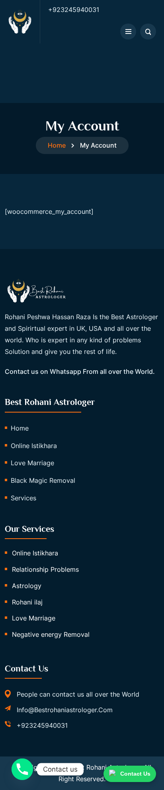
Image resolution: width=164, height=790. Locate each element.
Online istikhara (34, 446)
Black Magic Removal (43, 480)
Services (23, 498)
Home (57, 145)
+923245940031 (42, 725)
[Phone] (22, 769)
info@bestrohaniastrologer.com (65, 710)
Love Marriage (32, 463)
